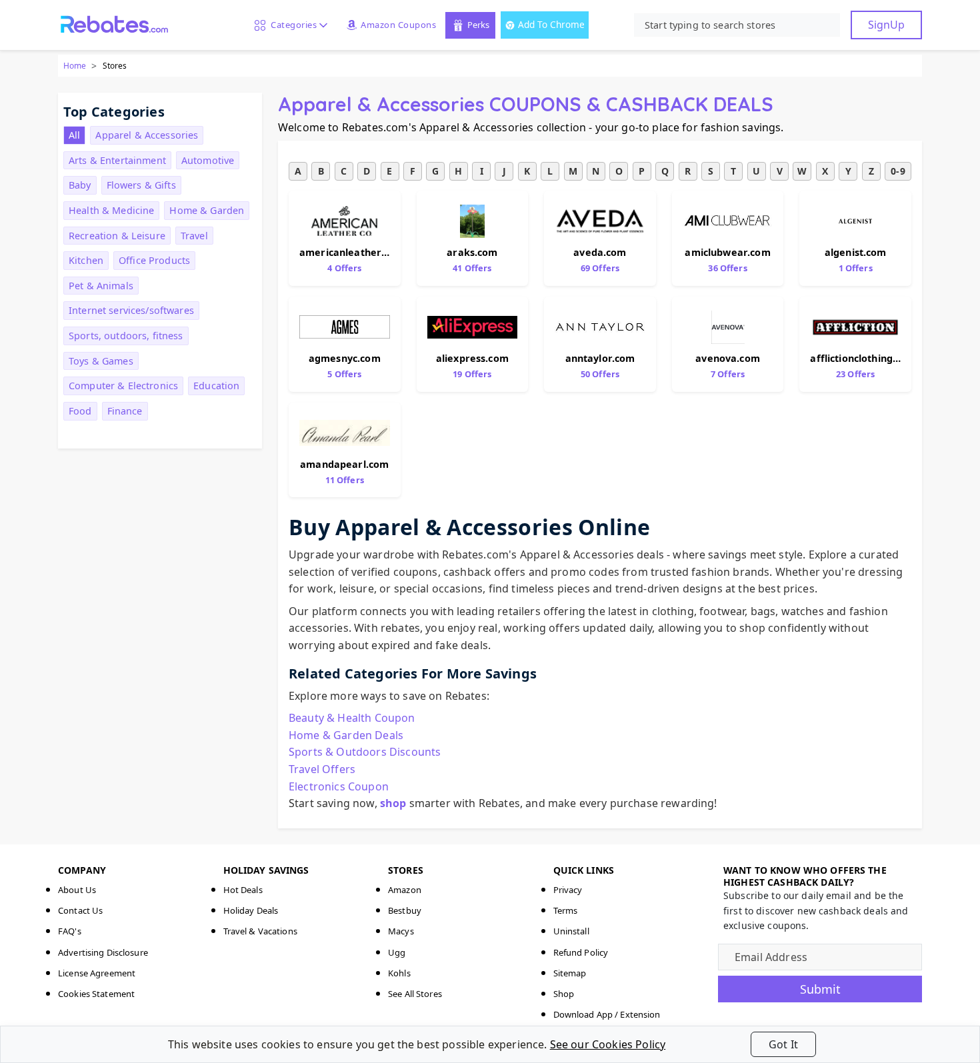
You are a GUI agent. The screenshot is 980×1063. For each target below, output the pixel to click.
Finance (125, 411)
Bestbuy (404, 910)
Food (80, 411)
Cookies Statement (96, 994)
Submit (820, 989)
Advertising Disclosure (103, 952)
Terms (565, 910)
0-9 (898, 171)
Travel (194, 235)
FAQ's (69, 931)
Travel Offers (322, 769)
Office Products (154, 260)
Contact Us (80, 910)
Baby (80, 185)
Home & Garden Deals (346, 735)
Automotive (207, 160)
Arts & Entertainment (117, 160)
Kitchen (86, 260)
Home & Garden (206, 210)
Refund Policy (581, 952)
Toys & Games (101, 361)
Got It (783, 1044)
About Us (77, 890)
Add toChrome (551, 24)
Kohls (399, 973)
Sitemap (570, 973)
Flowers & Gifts (141, 185)
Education (216, 385)
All (74, 135)
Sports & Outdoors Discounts (365, 751)
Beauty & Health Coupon (352, 717)
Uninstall (571, 931)
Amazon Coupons (398, 25)
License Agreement (96, 973)
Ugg (396, 952)
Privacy (568, 890)
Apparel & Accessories (146, 135)
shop (393, 803)
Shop (564, 994)
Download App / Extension (607, 1014)
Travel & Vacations (260, 931)
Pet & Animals (101, 285)
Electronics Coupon (339, 786)
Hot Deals (243, 890)
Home (74, 65)
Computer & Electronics (123, 385)
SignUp (886, 24)
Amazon (404, 890)
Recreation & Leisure (117, 235)
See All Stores (415, 994)
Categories (291, 25)
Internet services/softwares (131, 310)
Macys (401, 931)
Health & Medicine (111, 210)
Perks (478, 25)
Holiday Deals (251, 910)
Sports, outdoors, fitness (126, 335)
